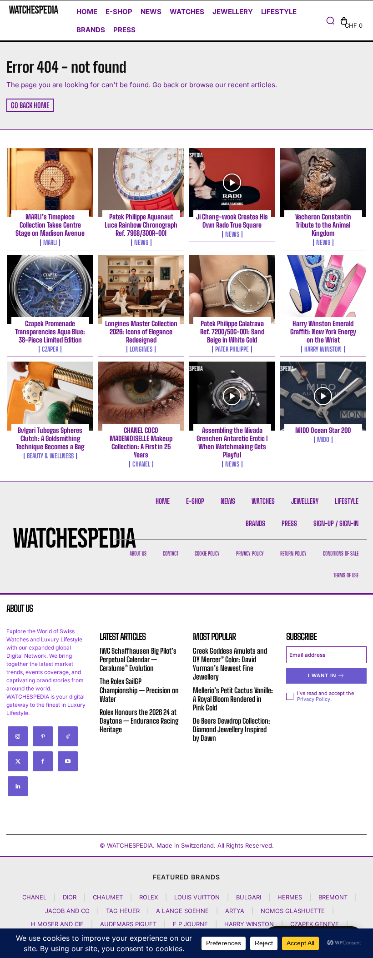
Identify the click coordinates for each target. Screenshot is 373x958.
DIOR (69, 897)
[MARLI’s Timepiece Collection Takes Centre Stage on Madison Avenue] (50, 182)
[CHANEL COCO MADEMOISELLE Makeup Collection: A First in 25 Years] (141, 396)
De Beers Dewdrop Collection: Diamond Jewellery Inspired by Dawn (231, 729)
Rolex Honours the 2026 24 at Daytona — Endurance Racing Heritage (139, 721)
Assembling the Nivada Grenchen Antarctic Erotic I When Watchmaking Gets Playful (232, 442)
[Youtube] (68, 761)
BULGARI (248, 897)
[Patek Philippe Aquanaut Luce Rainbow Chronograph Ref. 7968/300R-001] (141, 182)
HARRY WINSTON (323, 349)
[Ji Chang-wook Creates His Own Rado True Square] (232, 182)
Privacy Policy (313, 699)
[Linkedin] (18, 786)
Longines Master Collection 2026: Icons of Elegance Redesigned (141, 331)
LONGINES (141, 349)
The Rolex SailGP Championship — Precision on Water (139, 690)
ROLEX (148, 897)
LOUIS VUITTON (197, 897)
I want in (322, 675)
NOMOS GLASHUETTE (293, 910)
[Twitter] (18, 761)
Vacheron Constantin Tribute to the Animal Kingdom (323, 225)
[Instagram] (18, 736)
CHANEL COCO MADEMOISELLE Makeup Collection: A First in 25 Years (141, 442)
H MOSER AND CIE (57, 924)
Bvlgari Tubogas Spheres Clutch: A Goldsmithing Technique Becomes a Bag (50, 438)
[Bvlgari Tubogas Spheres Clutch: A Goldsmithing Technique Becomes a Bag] (50, 396)
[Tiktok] (68, 736)
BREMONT (333, 897)
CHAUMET (108, 897)
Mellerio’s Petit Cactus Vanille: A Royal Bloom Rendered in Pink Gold (233, 699)
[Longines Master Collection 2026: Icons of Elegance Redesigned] (141, 289)
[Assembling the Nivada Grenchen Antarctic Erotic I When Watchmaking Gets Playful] (232, 396)
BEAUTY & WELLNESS (50, 456)
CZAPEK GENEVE (314, 924)
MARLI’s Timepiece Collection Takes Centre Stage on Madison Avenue (50, 225)
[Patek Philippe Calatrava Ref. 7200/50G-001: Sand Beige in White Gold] (232, 289)
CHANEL (141, 464)
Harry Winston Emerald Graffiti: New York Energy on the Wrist (323, 331)
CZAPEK (50, 349)
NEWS (141, 242)
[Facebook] (43, 761)
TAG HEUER (123, 910)
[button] (330, 20)
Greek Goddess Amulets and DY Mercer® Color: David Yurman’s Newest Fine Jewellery (230, 663)
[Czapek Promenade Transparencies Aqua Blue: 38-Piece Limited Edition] (50, 289)
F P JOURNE (190, 924)
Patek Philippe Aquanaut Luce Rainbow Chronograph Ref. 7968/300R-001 (141, 225)
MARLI (50, 242)
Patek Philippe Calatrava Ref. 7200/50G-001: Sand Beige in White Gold (232, 331)
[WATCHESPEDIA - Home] (33, 9)
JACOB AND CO (67, 910)
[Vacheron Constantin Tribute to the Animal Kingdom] (323, 182)
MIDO (323, 440)
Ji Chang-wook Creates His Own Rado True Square (232, 221)
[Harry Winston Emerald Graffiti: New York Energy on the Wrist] (323, 289)
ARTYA (234, 910)
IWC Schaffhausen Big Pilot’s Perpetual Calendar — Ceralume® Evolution (138, 659)
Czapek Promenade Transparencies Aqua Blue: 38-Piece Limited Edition (50, 331)
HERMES (289, 897)
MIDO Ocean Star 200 (323, 430)
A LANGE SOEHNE (182, 910)
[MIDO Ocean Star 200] (323, 396)
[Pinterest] (43, 736)
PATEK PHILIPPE (232, 349)
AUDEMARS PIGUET (128, 924)
